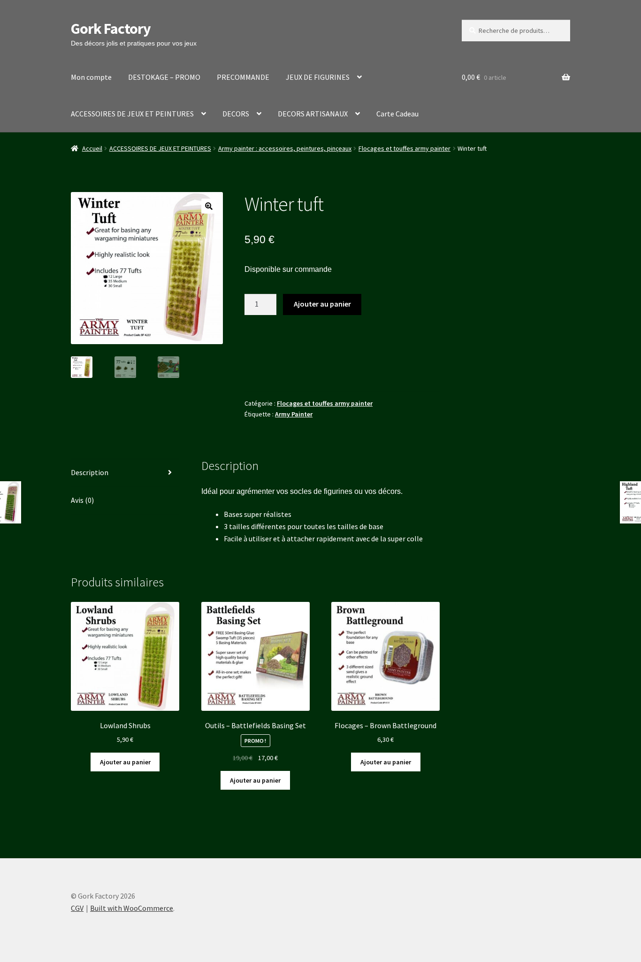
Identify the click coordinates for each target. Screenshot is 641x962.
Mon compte (91, 77)
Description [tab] (89, 472)
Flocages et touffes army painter (404, 148)
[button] (208, 206)
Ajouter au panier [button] (125, 762)
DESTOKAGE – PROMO (164, 77)
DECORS (235, 113)
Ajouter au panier (322, 303)
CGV (77, 908)
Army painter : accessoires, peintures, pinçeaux (284, 148)
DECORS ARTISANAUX (313, 113)
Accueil (92, 148)
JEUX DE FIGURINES (318, 77)
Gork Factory (111, 28)
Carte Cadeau (397, 113)
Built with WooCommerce (131, 908)
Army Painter (294, 414)
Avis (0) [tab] (82, 500)
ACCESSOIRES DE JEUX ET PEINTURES (132, 113)
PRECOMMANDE (243, 77)
